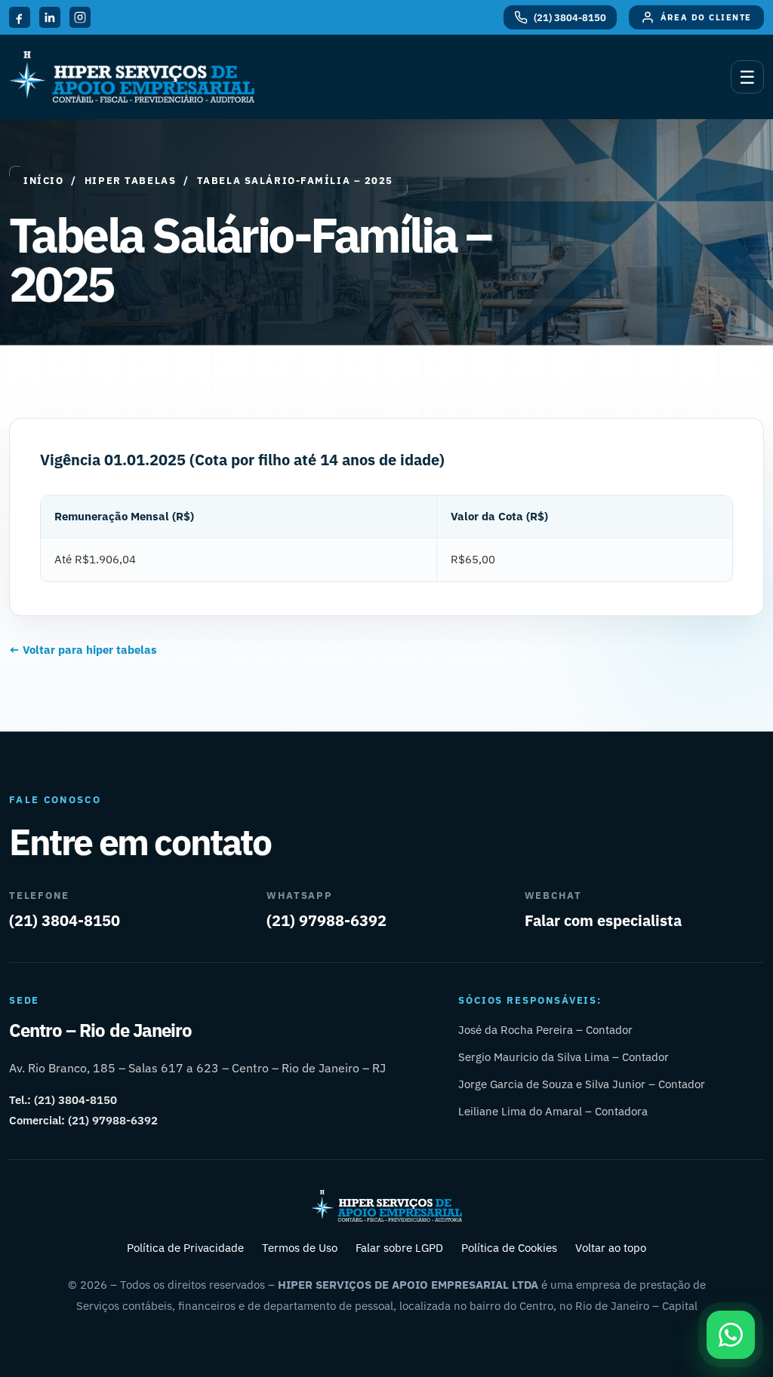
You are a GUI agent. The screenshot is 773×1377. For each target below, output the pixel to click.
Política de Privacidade (185, 1248)
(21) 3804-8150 (64, 920)
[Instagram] (80, 17)
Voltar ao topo (610, 1248)
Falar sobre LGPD (399, 1248)
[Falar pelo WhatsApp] (731, 1335)
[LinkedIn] (49, 17)
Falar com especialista (603, 920)
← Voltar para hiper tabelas (83, 649)
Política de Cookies (509, 1248)
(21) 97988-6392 (326, 920)
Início (43, 181)
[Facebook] (19, 17)
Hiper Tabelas (130, 181)
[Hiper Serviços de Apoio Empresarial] (131, 77)
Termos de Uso (299, 1248)
